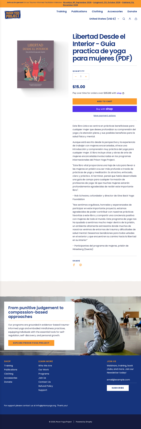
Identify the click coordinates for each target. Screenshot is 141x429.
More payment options (105, 115)
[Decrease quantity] (76, 77)
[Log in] (130, 19)
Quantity (79, 71)
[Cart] (136, 19)
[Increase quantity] (86, 77)
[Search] (124, 19)
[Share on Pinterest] (81, 265)
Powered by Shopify (84, 422)
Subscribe (118, 388)
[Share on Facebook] (74, 265)
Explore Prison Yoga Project (31, 343)
